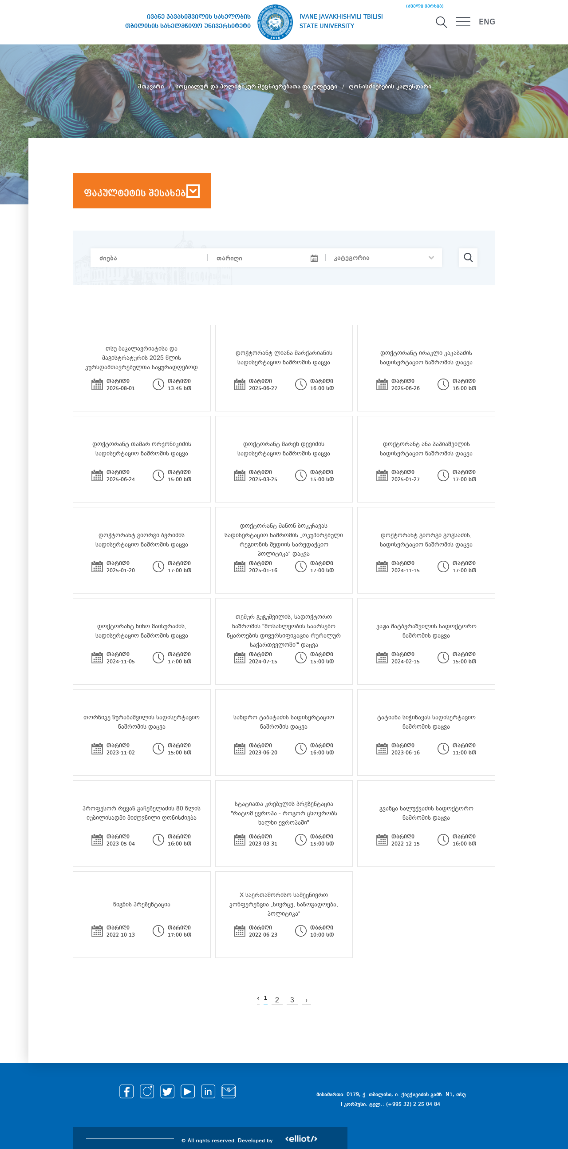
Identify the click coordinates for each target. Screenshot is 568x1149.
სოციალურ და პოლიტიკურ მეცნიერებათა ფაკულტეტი (257, 87)
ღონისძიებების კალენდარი (390, 87)
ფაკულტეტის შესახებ (135, 193)
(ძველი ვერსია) (425, 6)
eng (487, 22)
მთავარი (152, 87)
